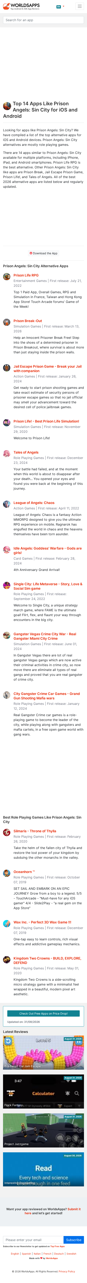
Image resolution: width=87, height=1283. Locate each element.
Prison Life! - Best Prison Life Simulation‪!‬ (46, 421)
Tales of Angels (26, 452)
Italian (37, 1253)
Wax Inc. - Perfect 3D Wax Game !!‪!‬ (42, 922)
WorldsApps (52, 1258)
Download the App (44, 253)
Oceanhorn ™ (24, 872)
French (47, 1253)
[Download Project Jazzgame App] (43, 1132)
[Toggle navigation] (79, 6)
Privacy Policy (67, 1271)
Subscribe (73, 1240)
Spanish (26, 1253)
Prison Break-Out (28, 321)
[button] (60, 6)
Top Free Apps (57, 1246)
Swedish (71, 1253)
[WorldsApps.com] (22, 6)
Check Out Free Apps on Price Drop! (43, 1013)
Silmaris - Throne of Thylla (35, 831)
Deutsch (59, 1253)
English (15, 1253)
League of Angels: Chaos (34, 503)
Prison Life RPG (26, 275)
